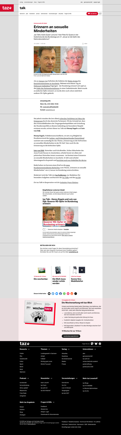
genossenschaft (88, 356)
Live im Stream (66, 388)
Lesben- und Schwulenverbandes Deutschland (66, 138)
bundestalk (23, 382)
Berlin (21, 367)
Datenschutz (72, 424)
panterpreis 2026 (88, 367)
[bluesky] (96, 344)
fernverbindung (24, 385)
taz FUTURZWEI (87, 386)
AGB (85, 424)
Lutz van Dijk (39, 150)
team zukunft (45, 382)
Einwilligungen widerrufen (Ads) (71, 427)
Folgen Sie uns (86, 344)
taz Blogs (85, 383)
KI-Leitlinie (97, 422)
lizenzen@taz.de (32, 424)
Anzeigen (22, 415)
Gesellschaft (23, 359)
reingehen (23, 396)
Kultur (21, 361)
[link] (23, 14)
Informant (65, 424)
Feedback (44, 406)
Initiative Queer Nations (69, 182)
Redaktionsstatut (74, 422)
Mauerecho (23, 390)
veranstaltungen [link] (28, 2)
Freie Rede (23, 393)
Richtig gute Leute (46, 361)
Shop (21, 412)
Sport (21, 364)
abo (84, 353)
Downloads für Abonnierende (50, 414)
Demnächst (65, 382)
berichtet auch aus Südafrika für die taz (71, 160)
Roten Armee (73, 81)
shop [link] (35, 2)
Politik (22, 353)
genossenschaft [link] (88, 2)
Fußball (43, 359)
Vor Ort (64, 385)
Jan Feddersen (60, 175)
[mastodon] (92, 344)
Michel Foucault (46, 364)
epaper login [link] (97, 2)
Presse (64, 364)
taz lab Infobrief (45, 390)
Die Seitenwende (67, 359)
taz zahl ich (86, 359)
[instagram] (100, 344)
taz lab (78, 177)
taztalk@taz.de (50, 110)
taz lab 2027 (65, 393)
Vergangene (65, 390)
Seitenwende (92, 424)
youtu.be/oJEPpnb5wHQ (50, 107)
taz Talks (65, 177)
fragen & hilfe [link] (41, 2)
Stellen (64, 361)
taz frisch (43, 385)
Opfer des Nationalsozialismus (48, 88)
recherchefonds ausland (90, 361)
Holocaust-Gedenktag (42, 86)
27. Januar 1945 (42, 81)
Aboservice (44, 409)
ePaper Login (45, 412)
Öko (21, 356)
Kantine (22, 409)
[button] (100, 13)
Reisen (22, 407)
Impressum (80, 424)
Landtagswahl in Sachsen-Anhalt (49, 355)
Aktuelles (64, 353)
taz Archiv (86, 391)
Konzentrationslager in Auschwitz (46, 83)
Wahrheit (22, 372)
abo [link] (82, 2)
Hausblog (65, 356)
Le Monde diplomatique (90, 388)
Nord (21, 369)
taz (25, 343)
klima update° (24, 388)
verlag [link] (21, 2)
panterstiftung (87, 364)
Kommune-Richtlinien (86, 422)
